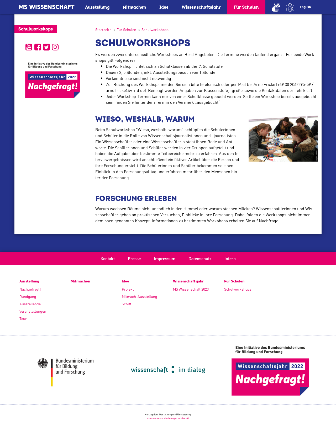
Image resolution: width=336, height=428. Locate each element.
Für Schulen (246, 7)
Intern (230, 258)
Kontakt (108, 258)
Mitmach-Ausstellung (139, 296)
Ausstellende (30, 303)
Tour (23, 318)
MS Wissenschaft (46, 7)
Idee (164, 7)
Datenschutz (199, 258)
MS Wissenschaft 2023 (191, 289)
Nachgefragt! (30, 289)
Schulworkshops (155, 29)
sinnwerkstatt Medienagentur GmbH (168, 418)
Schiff (126, 303)
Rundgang (27, 296)
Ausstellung (97, 7)
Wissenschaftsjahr (201, 7)
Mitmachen (134, 7)
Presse (134, 258)
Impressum (164, 258)
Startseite (103, 29)
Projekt (128, 289)
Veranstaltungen (32, 311)
